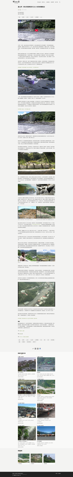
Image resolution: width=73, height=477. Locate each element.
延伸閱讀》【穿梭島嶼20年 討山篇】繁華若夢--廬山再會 (27, 318)
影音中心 (43, 2)
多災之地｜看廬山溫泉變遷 (24, 336)
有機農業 (29, 444)
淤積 (19, 445)
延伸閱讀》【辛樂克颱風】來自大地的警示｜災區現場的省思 (28, 67)
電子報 (56, 2)
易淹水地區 (42, 420)
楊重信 (26, 373)
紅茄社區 (39, 420)
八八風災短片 (40, 421)
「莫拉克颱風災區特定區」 (36, 224)
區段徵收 (23, 341)
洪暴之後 (32, 463)
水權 (43, 373)
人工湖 (24, 445)
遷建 (19, 341)
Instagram (17, 475)
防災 (22, 421)
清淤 (44, 339)
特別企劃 (39, 2)
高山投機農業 (39, 441)
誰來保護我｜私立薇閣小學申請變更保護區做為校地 (26, 394)
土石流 (27, 17)
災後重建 (42, 399)
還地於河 (34, 341)
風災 (41, 339)
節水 (19, 444)
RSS (20, 475)
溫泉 (41, 373)
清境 (21, 375)
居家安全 (19, 421)
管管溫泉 (38, 372)
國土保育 (51, 373)
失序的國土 (39, 394)
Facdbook (12, 475)
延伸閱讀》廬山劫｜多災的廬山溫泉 (24, 109)
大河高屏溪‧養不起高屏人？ (23, 441)
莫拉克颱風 (52, 339)
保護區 (45, 375)
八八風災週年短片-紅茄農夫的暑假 (43, 418)
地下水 (39, 373)
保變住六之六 (30, 396)
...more (41, 17)
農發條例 (50, 397)
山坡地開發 (36, 17)
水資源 (48, 397)
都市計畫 (23, 373)
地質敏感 (48, 373)
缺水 (19, 442)
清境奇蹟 (45, 463)
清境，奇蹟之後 (20, 372)
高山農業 (19, 373)
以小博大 (26, 396)
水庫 (21, 445)
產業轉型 (30, 442)
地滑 (48, 339)
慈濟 (21, 397)
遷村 (52, 442)
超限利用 (29, 373)
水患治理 (46, 420)
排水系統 (32, 420)
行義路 (34, 396)
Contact (15, 475)
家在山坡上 (20, 418)
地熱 (45, 373)
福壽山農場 (39, 444)
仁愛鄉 (23, 330)
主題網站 (48, 2)
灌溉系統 (24, 442)
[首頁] (16, 2)
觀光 (23, 375)
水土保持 (31, 17)
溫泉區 (23, 17)
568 (21, 333)
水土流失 (26, 444)
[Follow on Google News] (40, 348)
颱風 (38, 397)
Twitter (18, 475)
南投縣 (20, 330)
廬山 (19, 17)
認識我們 (52, 2)
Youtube (14, 475)
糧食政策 (44, 397)
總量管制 (48, 375)
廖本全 (39, 375)
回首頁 (56, 473)
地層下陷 (39, 399)
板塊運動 (39, 396)
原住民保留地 (29, 341)
